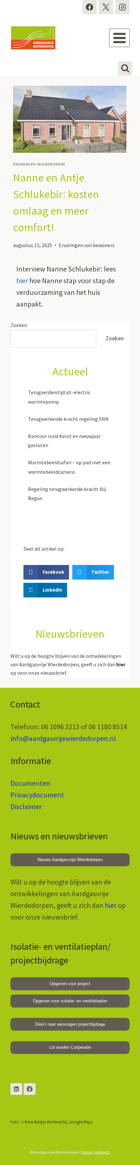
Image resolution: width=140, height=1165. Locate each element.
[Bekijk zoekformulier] (125, 68)
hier (22, 280)
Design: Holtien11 (95, 1152)
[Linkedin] (16, 1089)
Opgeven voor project (70, 983)
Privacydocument (37, 794)
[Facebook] (89, 7)
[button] (46, 572)
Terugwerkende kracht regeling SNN (68, 419)
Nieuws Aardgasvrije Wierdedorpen (70, 859)
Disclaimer (26, 806)
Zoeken (18, 325)
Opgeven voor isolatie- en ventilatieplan (70, 1000)
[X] (106, 7)
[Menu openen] (119, 38)
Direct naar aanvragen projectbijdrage (70, 1024)
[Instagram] (122, 7)
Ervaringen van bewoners (39, 164)
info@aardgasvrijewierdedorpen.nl (63, 738)
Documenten (30, 783)
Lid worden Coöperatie (70, 1047)
